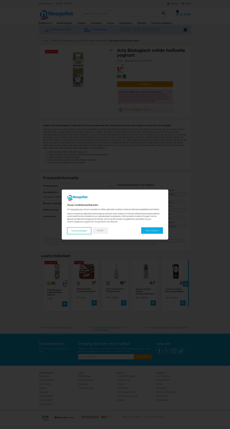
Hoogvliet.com (77, 209)
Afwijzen (100, 230)
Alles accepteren (152, 230)
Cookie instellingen (79, 231)
